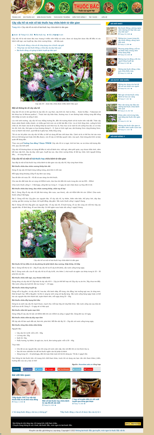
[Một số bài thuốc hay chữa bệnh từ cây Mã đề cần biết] (56, 398)
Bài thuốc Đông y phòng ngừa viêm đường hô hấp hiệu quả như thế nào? (129, 30)
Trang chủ (16, 17)
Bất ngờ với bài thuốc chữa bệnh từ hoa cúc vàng (128, 96)
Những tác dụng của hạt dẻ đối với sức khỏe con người (128, 85)
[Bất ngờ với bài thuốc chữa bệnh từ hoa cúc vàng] (111, 101)
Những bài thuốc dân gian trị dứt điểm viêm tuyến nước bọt (129, 126)
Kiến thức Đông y (79, 17)
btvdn (16, 35)
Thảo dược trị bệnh (62, 17)
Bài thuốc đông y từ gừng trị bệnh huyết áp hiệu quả (37, 50)
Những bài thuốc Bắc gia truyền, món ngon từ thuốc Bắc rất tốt (100, 430)
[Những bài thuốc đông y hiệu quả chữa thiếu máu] (111, 75)
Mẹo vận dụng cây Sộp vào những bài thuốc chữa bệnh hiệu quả (128, 107)
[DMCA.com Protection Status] (133, 425)
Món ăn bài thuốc (44, 17)
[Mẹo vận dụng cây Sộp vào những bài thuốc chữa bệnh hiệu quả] (111, 111)
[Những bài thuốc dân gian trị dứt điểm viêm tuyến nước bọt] (111, 132)
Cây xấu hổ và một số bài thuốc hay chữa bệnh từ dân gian (46, 22)
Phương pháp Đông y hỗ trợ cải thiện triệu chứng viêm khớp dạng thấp (129, 50)
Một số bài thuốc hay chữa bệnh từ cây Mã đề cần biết (55, 402)
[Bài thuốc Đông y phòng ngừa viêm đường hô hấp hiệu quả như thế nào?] (111, 34)
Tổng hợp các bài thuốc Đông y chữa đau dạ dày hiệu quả (39, 48)
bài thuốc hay (38, 159)
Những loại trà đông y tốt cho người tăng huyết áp (129, 60)
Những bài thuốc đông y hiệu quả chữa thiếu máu (129, 70)
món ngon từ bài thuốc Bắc (61, 425)
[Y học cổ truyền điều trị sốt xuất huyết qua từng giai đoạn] (86, 397)
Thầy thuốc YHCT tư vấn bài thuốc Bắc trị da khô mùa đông (25, 398)
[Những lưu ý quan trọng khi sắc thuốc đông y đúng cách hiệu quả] (111, 44)
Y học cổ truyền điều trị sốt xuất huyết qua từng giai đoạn (85, 400)
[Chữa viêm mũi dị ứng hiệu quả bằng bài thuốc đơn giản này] (111, 122)
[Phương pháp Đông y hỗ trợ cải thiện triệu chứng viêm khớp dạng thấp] (111, 55)
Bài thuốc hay (29, 17)
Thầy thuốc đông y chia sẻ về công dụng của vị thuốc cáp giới (40, 45)
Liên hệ (104, 17)
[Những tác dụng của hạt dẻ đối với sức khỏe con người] (111, 91)
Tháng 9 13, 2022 (27, 35)
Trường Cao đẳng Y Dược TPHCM (37, 143)
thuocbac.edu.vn (86, 364)
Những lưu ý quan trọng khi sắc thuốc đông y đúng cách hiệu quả (129, 40)
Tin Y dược (93, 17)
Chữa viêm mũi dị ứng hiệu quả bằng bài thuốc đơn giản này (129, 117)
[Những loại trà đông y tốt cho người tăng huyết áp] (111, 65)
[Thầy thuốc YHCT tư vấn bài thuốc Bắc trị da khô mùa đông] (26, 395)
